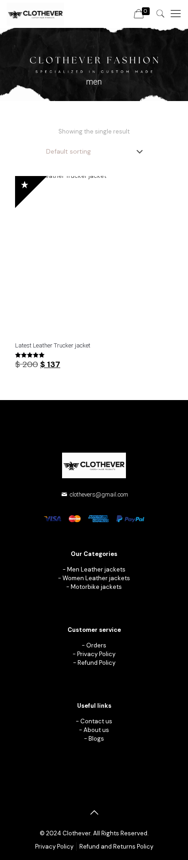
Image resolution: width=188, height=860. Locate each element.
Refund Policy (96, 663)
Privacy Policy (96, 654)
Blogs (96, 738)
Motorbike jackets (96, 587)
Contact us (96, 721)
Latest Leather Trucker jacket (52, 345)
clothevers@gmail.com (99, 494)
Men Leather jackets (96, 569)
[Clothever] (35, 13)
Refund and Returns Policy (116, 846)
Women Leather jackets (96, 578)
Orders (96, 645)
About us (96, 730)
